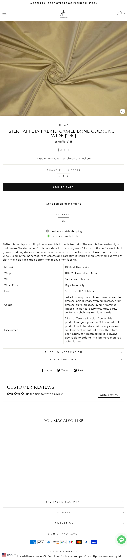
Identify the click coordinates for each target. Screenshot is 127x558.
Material (63, 214)
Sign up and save (63, 533)
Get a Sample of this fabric (63, 203)
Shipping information (64, 352)
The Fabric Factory (63, 501)
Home (62, 125)
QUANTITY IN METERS (64, 170)
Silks (63, 221)
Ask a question (63, 359)
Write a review (109, 394)
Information (63, 523)
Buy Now (26, 484)
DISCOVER (63, 512)
